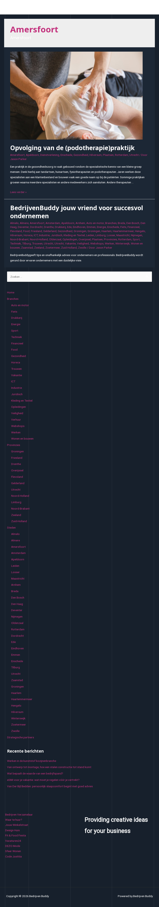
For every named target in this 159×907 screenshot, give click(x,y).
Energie (101, 227)
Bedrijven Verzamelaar (19, 814)
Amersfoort (17, 155)
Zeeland (39, 247)
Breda (121, 223)
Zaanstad (27, 247)
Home (10, 292)
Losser (111, 235)
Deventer (23, 227)
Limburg (100, 235)
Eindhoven (79, 227)
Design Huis (12, 830)
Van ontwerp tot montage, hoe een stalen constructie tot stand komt (49, 767)
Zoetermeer (52, 247)
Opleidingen (70, 239)
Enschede (66, 155)
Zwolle (82, 247)
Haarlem (106, 231)
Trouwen (37, 243)
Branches (111, 223)
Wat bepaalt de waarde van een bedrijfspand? (35, 773)
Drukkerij (60, 227)
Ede (69, 227)
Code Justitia (13, 856)
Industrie (44, 235)
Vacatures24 (13, 840)
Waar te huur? (13, 819)
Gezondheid (80, 155)
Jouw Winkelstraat (16, 824)
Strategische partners (20, 737)
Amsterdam (53, 223)
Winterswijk (122, 243)
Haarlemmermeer (123, 231)
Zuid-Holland (69, 247)
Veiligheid (83, 243)
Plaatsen (108, 155)
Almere (24, 223)
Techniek (15, 243)
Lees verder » (18, 192)
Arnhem (80, 223)
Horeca (28, 235)
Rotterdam (121, 155)
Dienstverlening (49, 155)
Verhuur (16, 419)
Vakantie (70, 243)
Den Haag (17, 604)
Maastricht (123, 235)
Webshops (97, 243)
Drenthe (49, 227)
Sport (136, 239)
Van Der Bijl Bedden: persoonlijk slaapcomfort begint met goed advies (50, 786)
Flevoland (16, 231)
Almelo (14, 223)
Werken (109, 243)
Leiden (90, 235)
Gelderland (50, 231)
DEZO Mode (12, 846)
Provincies (110, 239)
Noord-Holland (39, 239)
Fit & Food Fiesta (15, 835)
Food (26, 231)
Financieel (134, 227)
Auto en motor (95, 223)
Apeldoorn (32, 155)
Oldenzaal (55, 239)
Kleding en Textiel (74, 235)
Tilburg (26, 243)
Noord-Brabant (19, 239)
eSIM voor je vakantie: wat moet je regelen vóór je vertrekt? (43, 779)
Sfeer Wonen (13, 851)
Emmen (91, 227)
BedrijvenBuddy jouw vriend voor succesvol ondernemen (76, 212)
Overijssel (84, 239)
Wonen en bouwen (22, 438)
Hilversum (95, 155)
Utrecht (134, 155)
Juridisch (56, 235)
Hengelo (140, 231)
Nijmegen (136, 235)
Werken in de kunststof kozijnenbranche (31, 760)
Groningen (80, 231)
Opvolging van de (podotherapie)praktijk (72, 147)
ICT (36, 235)
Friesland (36, 231)
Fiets (123, 227)
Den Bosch (132, 223)
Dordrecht (36, 227)
